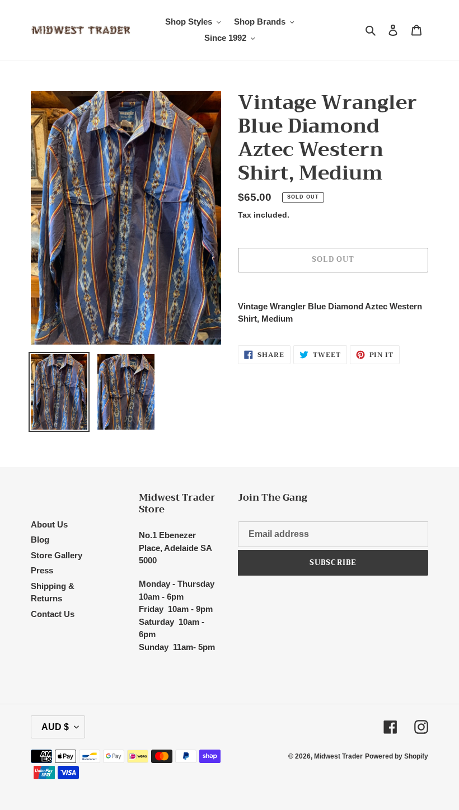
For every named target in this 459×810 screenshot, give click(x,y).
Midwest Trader (338, 756)
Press (42, 570)
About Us (49, 524)
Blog (40, 539)
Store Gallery (56, 555)
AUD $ (55, 727)
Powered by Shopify (396, 756)
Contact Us (52, 614)
